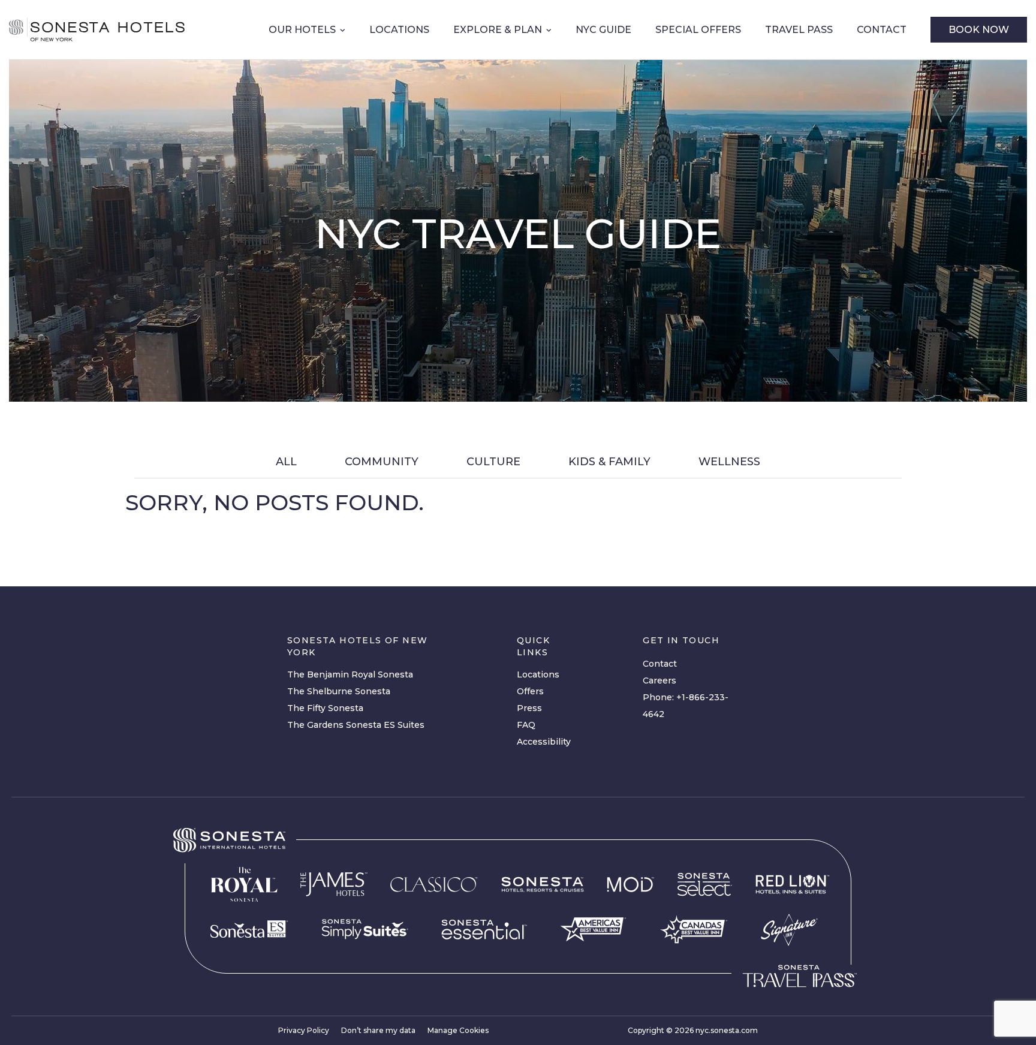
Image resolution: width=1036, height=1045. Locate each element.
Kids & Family (609, 461)
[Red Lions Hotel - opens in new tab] (792, 885)
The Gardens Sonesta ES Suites (355, 724)
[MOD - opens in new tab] (630, 884)
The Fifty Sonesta (325, 708)
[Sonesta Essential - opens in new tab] (484, 929)
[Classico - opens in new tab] (434, 884)
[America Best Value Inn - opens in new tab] (593, 929)
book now (978, 29)
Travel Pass (799, 29)
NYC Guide (603, 29)
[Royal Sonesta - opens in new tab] (244, 884)
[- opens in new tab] (364, 929)
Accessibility (544, 741)
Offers (530, 691)
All (286, 461)
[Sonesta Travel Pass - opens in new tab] (799, 976)
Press (529, 708)
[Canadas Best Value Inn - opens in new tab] (693, 929)
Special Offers (698, 29)
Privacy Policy (303, 1030)
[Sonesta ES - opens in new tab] (249, 929)
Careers (659, 680)
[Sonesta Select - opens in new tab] (705, 884)
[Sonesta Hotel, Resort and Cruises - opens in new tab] (542, 885)
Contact (882, 29)
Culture (493, 461)
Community (381, 461)
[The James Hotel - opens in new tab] (334, 884)
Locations (399, 29)
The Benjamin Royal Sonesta (350, 674)
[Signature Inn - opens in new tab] (789, 929)
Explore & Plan (497, 29)
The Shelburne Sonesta (338, 691)
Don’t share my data (378, 1030)
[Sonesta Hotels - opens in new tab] (229, 840)
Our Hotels (302, 29)
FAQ (526, 724)
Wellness (729, 461)
